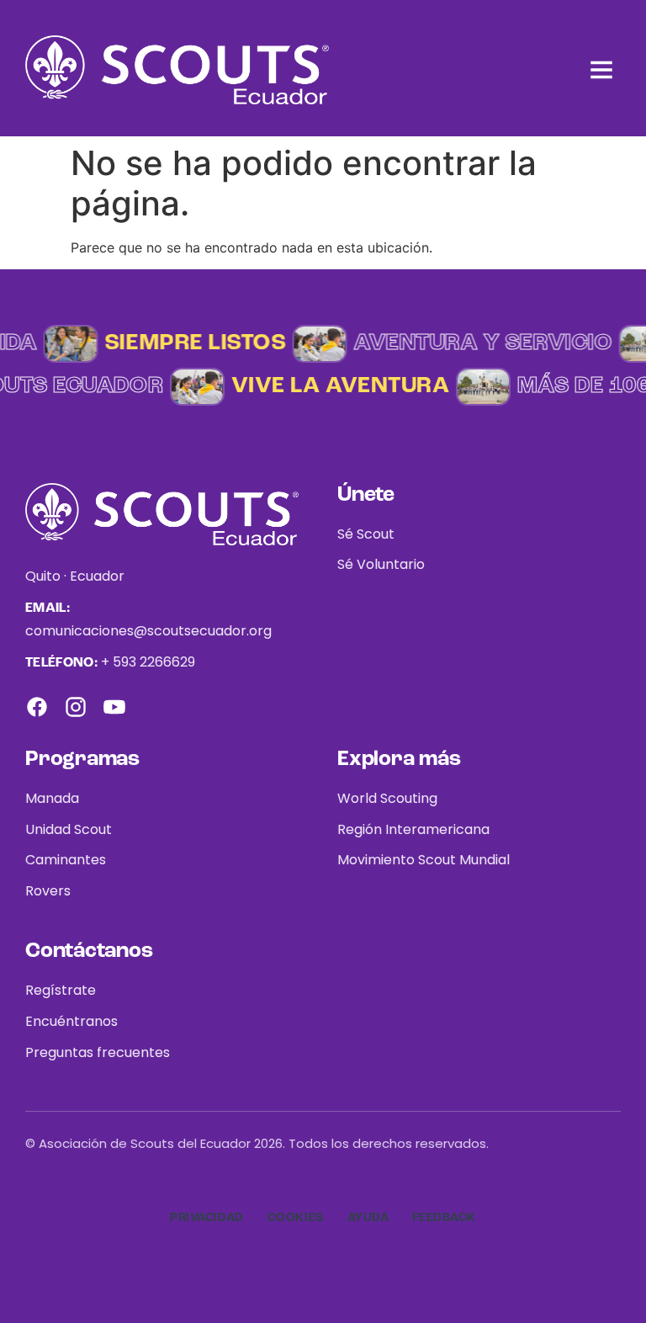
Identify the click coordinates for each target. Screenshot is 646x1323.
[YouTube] (114, 707)
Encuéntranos (71, 1021)
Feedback (443, 1218)
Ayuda (368, 1218)
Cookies (295, 1218)
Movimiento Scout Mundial (423, 859)
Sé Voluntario (381, 564)
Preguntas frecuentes (97, 1052)
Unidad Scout (68, 829)
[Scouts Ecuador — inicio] (177, 69)
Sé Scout (365, 534)
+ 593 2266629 (148, 662)
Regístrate (60, 990)
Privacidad (207, 1218)
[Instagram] (75, 707)
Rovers (48, 891)
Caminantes (65, 859)
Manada (52, 798)
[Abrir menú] (601, 69)
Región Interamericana (413, 829)
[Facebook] (37, 707)
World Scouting (387, 798)
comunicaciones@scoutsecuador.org (148, 630)
